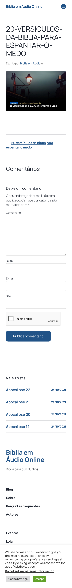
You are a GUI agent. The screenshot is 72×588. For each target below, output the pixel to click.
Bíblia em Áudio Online (24, 6)
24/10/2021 (58, 390)
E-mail (10, 278)
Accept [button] (39, 579)
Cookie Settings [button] (18, 579)
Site (8, 296)
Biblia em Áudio (30, 63)
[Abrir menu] (63, 6)
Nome (9, 260)
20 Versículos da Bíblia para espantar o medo (29, 145)
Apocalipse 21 (18, 402)
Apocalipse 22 (18, 390)
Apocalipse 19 (18, 427)
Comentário (14, 212)
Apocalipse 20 (18, 414)
